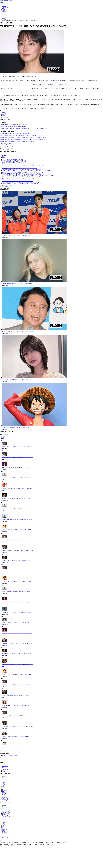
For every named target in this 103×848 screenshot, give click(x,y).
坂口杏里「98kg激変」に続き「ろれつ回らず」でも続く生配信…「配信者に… (17, 705)
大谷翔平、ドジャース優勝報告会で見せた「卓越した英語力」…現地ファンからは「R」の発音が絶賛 (21, 173)
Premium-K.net (4, 790)
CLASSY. (4, 782)
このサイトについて (6, 810)
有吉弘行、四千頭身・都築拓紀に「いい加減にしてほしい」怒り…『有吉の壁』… (18, 331)
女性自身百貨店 (5, 799)
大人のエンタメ (9, 12)
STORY (3, 784)
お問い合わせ (4, 817)
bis (2, 789)
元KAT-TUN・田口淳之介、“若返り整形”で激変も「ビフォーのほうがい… (16, 539)
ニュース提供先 (5, 815)
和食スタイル (4, 791)
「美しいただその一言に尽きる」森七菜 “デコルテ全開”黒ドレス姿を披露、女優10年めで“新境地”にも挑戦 (23, 165)
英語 (3, 156)
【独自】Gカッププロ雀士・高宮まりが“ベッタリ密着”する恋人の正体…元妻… (17, 726)
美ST (3, 787)
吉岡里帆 (4, 155)
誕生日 (3, 157)
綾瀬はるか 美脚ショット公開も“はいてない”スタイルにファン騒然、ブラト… (17, 446)
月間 (3, 438)
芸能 (3, 8)
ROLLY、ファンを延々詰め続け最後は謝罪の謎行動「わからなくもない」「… (17, 467)
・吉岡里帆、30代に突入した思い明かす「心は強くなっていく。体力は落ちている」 (16, 133)
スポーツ (4, 9)
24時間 (3, 436)
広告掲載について (5, 813)
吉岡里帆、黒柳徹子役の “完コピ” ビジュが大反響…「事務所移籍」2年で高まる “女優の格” (19, 168)
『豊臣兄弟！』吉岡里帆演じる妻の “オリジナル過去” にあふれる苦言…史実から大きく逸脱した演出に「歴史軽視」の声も (26, 170)
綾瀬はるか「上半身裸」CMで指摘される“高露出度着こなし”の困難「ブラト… (17, 457)
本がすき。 (4, 794)
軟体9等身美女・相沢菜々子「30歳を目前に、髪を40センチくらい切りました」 (17, 181)
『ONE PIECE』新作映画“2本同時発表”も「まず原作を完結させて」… (15, 427)
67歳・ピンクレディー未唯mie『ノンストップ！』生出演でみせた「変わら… (17, 633)
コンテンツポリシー (6, 811)
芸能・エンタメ (5, 7)
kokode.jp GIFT (5, 800)
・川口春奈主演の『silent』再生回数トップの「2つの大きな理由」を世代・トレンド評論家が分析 (18, 135)
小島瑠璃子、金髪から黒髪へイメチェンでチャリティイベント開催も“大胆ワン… (17, 283)
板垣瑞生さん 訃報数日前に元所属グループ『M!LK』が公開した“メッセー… (17, 622)
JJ (2, 781)
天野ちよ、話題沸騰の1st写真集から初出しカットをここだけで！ (14, 161)
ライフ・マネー (5, 10)
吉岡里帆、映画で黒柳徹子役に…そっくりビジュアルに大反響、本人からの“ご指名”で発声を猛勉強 (21, 169)
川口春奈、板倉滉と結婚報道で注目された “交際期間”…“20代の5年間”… (16, 695)
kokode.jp (4, 796)
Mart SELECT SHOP (6, 798)
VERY (3, 783)
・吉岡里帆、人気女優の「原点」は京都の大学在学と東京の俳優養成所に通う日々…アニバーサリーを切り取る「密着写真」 (24, 128)
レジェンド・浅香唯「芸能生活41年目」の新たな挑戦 (12, 159)
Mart (3, 786)
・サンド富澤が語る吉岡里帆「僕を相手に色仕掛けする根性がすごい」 (13, 126)
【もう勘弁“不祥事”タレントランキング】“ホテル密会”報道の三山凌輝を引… (17, 612)
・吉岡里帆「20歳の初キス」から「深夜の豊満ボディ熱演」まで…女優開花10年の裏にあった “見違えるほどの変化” (22, 139)
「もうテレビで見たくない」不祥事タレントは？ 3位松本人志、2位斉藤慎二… (17, 529)
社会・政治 (4, 6)
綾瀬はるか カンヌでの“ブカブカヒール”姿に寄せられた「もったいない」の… (17, 508)
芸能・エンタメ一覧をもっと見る (6, 146)
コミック (4, 767)
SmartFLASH (4, 793)
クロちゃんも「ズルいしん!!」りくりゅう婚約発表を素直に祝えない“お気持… (17, 235)
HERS (3, 785)
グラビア (4, 11)
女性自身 (4, 792)
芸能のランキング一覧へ (4, 750)
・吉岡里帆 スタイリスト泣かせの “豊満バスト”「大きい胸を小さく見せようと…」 (16, 124)
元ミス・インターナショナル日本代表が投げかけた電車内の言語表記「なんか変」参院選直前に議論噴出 (22, 176)
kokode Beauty (4, 797)
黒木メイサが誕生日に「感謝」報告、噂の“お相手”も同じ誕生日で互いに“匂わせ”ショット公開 (20, 182)
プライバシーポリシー (6, 812)
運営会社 (4, 814)
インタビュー (6, 8)
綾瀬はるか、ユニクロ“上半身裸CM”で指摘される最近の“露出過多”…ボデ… (17, 519)
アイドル (4, 12)
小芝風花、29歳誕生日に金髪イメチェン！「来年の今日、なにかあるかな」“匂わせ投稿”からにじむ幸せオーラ (23, 183)
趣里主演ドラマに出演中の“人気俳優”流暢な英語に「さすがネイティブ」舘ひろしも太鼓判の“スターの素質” (23, 172)
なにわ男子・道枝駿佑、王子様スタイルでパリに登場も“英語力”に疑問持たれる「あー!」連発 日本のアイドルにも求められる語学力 (28, 175)
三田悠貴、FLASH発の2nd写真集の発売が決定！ (11, 162)
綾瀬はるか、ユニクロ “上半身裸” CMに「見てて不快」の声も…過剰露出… (16, 477)
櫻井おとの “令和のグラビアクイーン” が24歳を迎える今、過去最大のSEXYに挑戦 (18, 163)
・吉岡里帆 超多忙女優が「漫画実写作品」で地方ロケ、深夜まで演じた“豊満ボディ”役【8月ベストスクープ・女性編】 (23, 137)
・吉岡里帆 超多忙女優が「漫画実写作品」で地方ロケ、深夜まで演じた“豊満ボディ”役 (17, 141)
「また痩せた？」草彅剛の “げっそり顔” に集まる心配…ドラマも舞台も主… (17, 488)
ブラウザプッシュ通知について (8, 816)
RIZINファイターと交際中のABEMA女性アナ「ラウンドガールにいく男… (16, 379)
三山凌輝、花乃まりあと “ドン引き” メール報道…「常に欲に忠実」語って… (17, 498)
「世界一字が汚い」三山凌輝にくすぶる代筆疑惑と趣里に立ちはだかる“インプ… (17, 664)
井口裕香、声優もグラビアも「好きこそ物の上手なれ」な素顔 (14, 160)
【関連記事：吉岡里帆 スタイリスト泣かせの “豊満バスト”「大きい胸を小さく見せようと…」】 (51, 84)
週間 (3, 437)
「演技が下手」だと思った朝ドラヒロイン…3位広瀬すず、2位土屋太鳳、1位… (17, 643)
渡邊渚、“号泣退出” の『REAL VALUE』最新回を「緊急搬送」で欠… (15, 746)
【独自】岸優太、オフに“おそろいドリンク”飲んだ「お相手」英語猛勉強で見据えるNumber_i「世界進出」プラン (24, 174)
